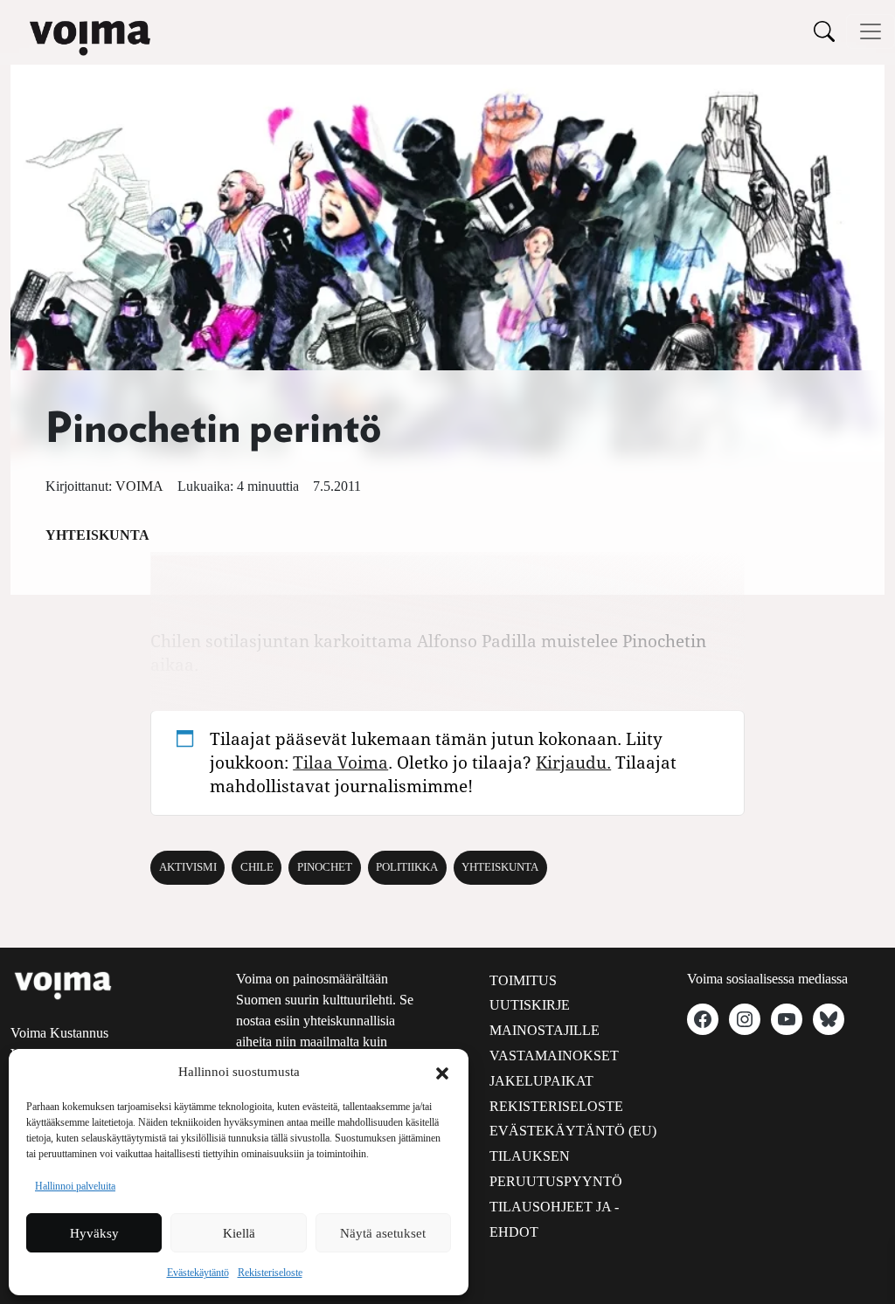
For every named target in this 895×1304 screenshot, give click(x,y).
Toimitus (523, 980)
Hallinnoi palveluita (75, 1186)
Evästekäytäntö (198, 1272)
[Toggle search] (824, 31)
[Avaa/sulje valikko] (870, 31)
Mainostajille (544, 1030)
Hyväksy (94, 1233)
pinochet (324, 867)
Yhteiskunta (97, 535)
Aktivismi (188, 867)
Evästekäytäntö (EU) (572, 1130)
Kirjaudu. (573, 762)
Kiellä (239, 1233)
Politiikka (407, 867)
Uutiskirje (529, 1004)
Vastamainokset (554, 1055)
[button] (442, 1071)
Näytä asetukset (383, 1233)
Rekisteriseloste (270, 1272)
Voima (139, 486)
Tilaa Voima (340, 762)
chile (257, 867)
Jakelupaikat (541, 1080)
